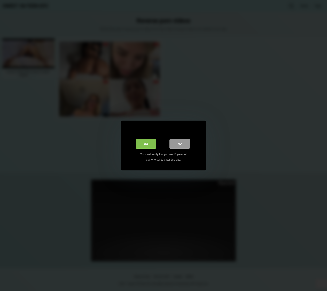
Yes (146, 143)
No (180, 143)
